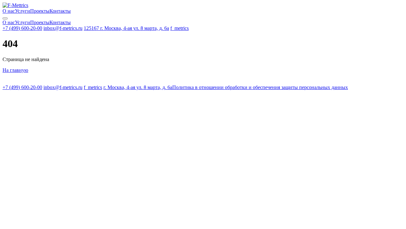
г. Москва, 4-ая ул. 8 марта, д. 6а (137, 87)
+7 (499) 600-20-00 (22, 28)
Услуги (22, 11)
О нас (9, 11)
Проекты (39, 11)
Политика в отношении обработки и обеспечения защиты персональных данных (260, 87)
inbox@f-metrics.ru (62, 28)
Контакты (60, 11)
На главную (15, 70)
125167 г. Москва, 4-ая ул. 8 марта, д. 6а (126, 28)
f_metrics (179, 28)
